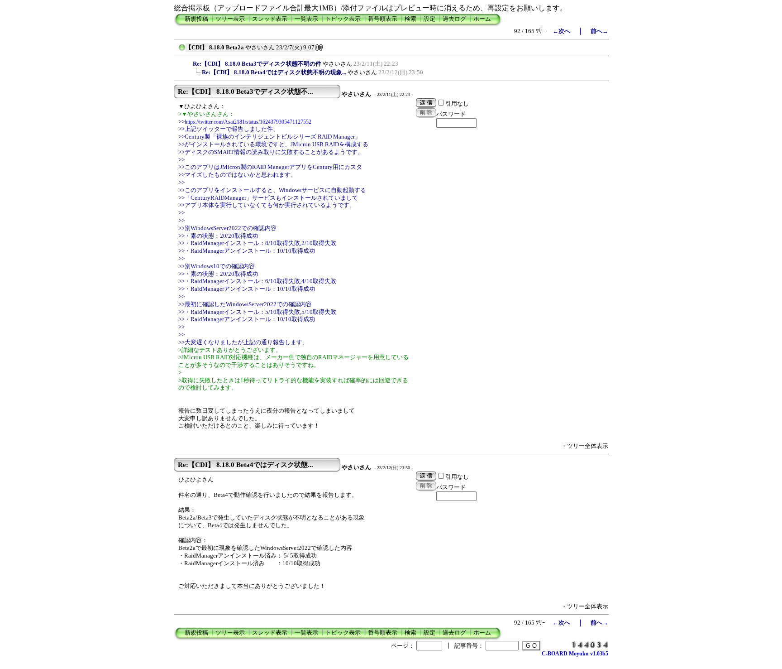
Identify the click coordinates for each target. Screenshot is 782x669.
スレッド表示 (269, 18)
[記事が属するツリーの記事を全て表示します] (182, 50)
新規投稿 (196, 18)
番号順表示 (382, 18)
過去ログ (454, 18)
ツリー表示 (230, 18)
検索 (410, 18)
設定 (429, 18)
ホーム (482, 18)
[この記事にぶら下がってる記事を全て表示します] (188, 62)
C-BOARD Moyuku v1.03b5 (575, 653)
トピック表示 (343, 18)
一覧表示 (306, 18)
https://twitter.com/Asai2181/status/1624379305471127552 (248, 122)
